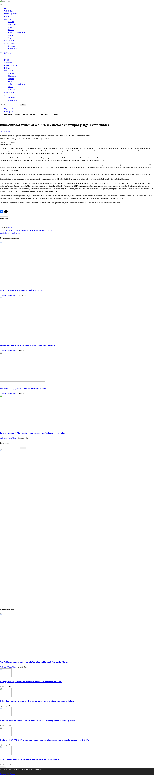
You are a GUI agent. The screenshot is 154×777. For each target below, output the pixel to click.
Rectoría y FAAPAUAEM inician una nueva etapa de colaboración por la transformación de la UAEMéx (45, 740)
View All (3, 767)
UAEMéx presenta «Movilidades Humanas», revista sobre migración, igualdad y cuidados (38, 720)
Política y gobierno (10, 14)
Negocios (11, 38)
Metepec (10, 227)
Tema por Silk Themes (7, 774)
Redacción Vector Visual (8, 295)
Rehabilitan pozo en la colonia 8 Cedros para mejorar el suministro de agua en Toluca (37, 701)
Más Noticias (8, 19)
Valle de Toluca (9, 11)
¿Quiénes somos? (10, 43)
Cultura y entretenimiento (16, 32)
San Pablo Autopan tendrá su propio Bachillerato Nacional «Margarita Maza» (34, 662)
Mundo (10, 35)
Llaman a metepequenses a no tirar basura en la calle (23, 388)
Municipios (12, 24)
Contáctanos (12, 48)
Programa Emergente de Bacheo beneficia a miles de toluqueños (27, 345)
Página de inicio (9, 109)
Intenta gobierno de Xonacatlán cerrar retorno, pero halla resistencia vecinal (32, 433)
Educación (3, 657)
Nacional (11, 22)
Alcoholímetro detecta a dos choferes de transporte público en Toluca (29, 759)
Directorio (11, 46)
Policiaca (7, 16)
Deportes (11, 27)
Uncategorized (9, 112)
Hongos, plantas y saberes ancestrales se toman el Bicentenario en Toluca (31, 682)
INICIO (6, 8)
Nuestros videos (9, 40)
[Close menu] (1, 4)
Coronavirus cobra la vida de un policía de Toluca (21, 290)
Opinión (11, 30)
